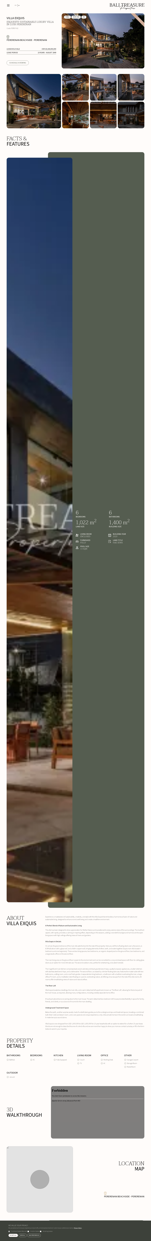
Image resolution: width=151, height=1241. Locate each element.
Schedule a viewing (17, 63)
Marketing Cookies (48, 1231)
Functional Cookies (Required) (19, 1231)
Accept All (13, 1235)
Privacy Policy (78, 1228)
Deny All (22, 1235)
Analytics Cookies (34, 1231)
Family (67, 17)
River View (76, 17)
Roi (84, 17)
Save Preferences (34, 1235)
